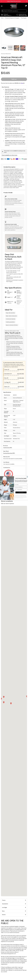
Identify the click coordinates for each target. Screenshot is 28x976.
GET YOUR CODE (21, 492)
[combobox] (16, 489)
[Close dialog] (27, 476)
